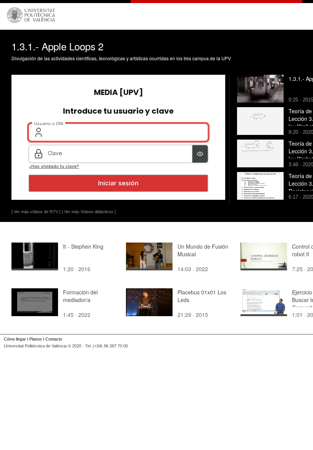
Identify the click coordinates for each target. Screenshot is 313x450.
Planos (35, 339)
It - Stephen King (83, 246)
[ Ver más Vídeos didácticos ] (89, 211)
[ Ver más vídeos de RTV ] (35, 211)
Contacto (53, 339)
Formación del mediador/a (80, 296)
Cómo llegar (15, 339)
